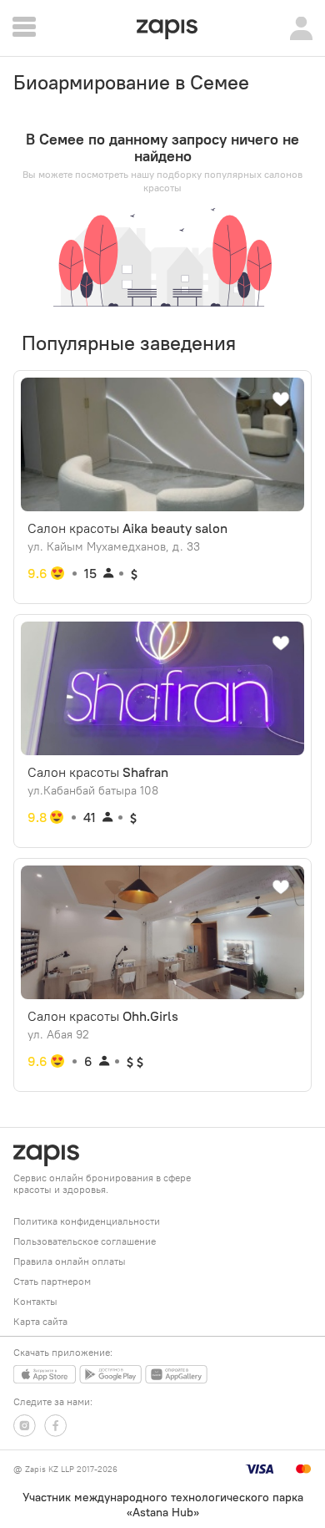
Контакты (35, 1301)
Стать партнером (52, 1281)
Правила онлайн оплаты (69, 1261)
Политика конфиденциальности (86, 1221)
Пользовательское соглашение (84, 1241)
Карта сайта (40, 1321)
